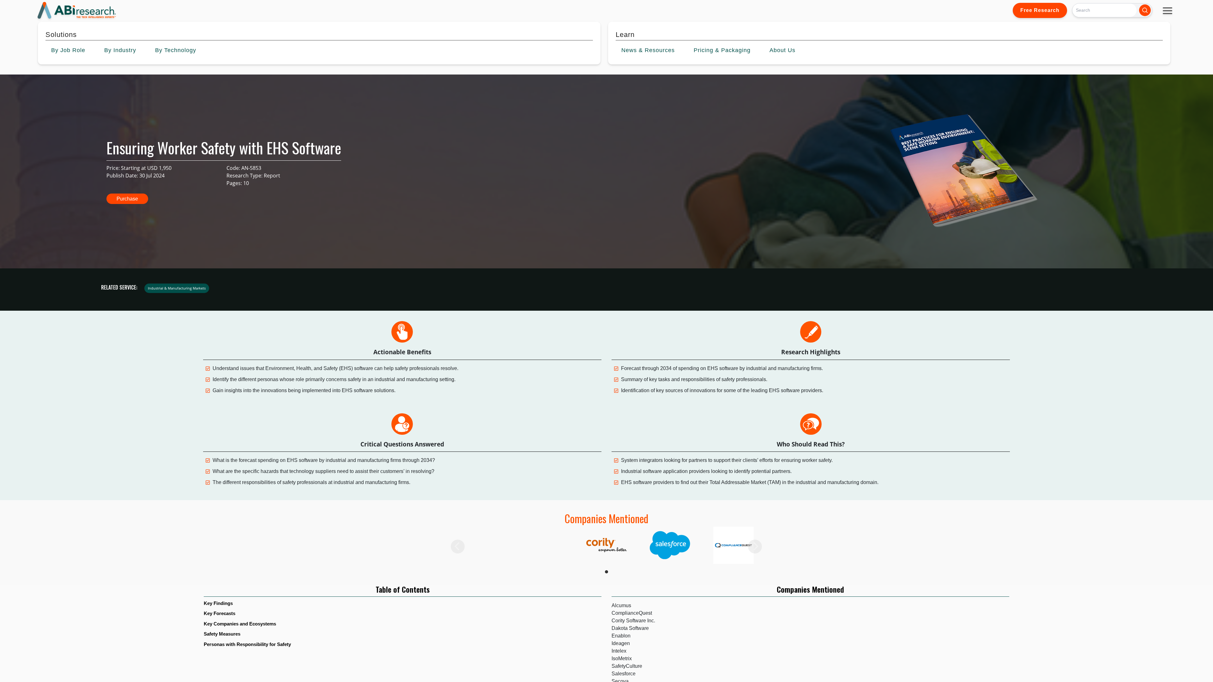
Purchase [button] (127, 198)
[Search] (1145, 10)
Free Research (1039, 10)
